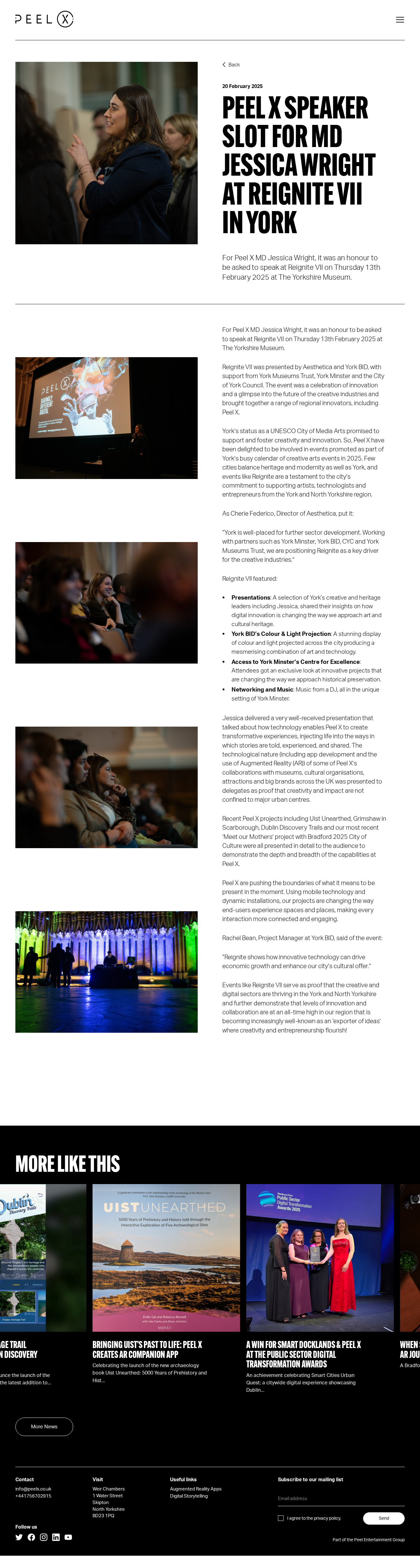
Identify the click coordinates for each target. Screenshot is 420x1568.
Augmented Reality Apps (196, 1489)
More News (44, 1426)
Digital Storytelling (189, 1496)
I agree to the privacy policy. (314, 1518)
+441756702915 (33, 1496)
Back (234, 64)
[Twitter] (19, 1538)
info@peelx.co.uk (33, 1489)
